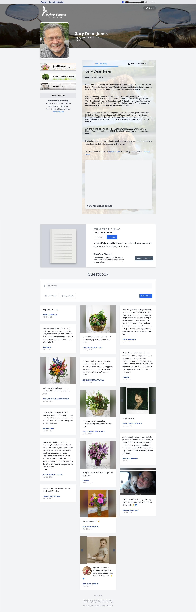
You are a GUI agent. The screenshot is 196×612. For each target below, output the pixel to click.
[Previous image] (82, 550)
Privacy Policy (91, 602)
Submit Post (145, 296)
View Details (58, 111)
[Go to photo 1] (96, 562)
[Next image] (114, 550)
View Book (99, 237)
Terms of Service (104, 602)
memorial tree (114, 151)
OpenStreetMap (100, 606)
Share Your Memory (143, 258)
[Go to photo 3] (98, 562)
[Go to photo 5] (140, 494)
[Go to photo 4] (139, 494)
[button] (58, 370)
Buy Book (111, 237)
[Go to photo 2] (97, 562)
